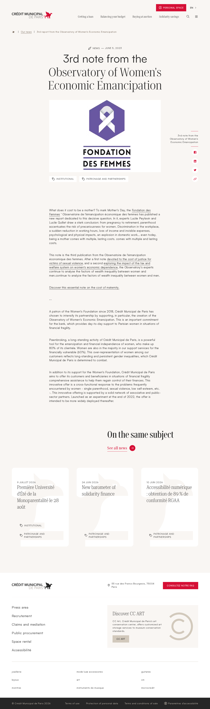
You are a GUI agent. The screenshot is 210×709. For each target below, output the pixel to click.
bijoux (15, 679)
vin (143, 679)
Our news (26, 31)
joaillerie (16, 671)
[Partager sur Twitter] (195, 170)
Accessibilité (21, 650)
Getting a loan (85, 16)
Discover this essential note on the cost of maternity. (84, 287)
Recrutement (22, 616)
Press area (20, 607)
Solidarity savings (169, 16)
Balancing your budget (113, 16)
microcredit (147, 687)
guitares (146, 671)
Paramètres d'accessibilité (183, 703)
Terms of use (72, 703)
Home (13, 31)
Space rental (22, 641)
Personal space (174, 8)
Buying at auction (142, 16)
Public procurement (27, 633)
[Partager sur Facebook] (195, 152)
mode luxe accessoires (90, 671)
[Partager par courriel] (195, 179)
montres (16, 687)
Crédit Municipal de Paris (196, 16)
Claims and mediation (28, 624)
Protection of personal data (102, 703)
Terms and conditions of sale (141, 703)
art (78, 679)
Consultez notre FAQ (182, 586)
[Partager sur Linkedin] (195, 161)
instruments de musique (90, 687)
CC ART (122, 640)
